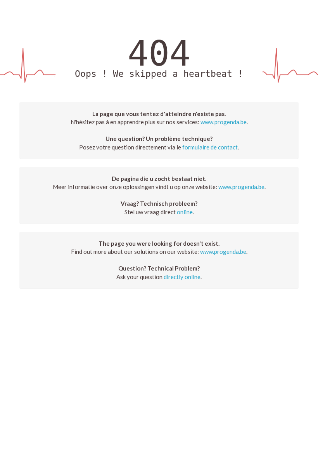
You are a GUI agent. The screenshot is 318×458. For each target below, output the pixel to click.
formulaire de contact (210, 147)
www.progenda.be (223, 121)
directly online (182, 276)
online (185, 211)
